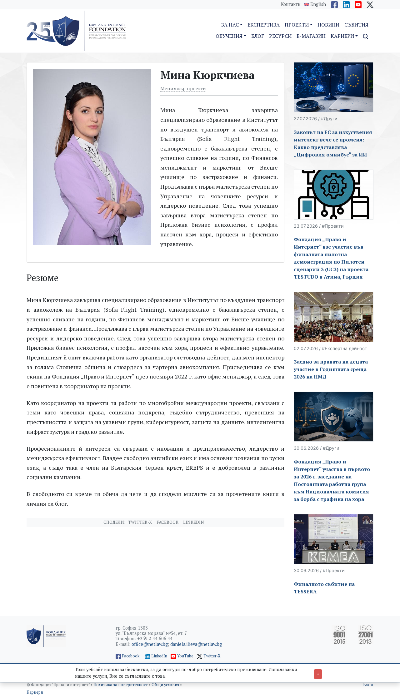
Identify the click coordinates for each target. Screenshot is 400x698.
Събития (356, 24)
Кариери (35, 692)
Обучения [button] (229, 35)
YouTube (185, 656)
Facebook (167, 522)
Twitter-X (140, 522)
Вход (368, 684)
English (318, 4)
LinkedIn (159, 656)
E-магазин (311, 35)
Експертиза (264, 24)
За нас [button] (230, 24)
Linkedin (193, 522)
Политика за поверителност (121, 684)
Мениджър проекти (183, 88)
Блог (257, 35)
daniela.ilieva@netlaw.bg (196, 644)
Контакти (291, 4)
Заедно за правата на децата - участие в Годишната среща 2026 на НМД (332, 369)
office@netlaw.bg (150, 644)
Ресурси (280, 35)
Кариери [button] (342, 35)
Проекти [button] (297, 24)
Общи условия (166, 684)
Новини (328, 24)
